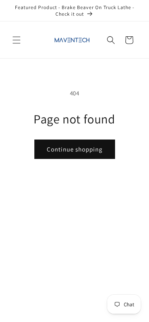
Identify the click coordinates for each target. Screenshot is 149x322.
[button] (16, 40)
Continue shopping (75, 149)
